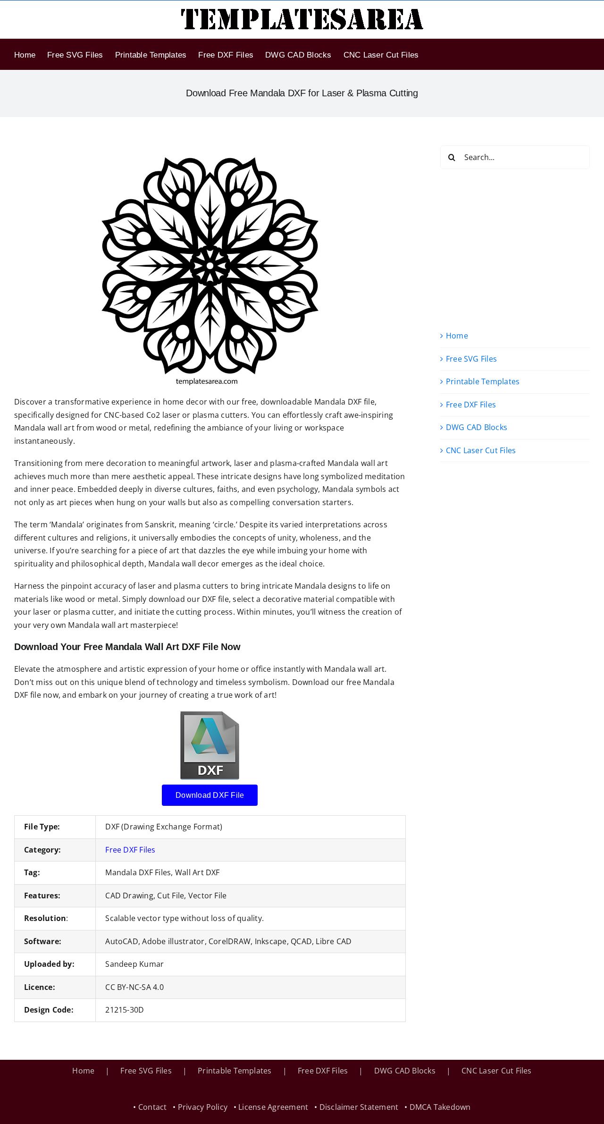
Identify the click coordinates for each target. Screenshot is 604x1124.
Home (457, 335)
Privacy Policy (202, 1107)
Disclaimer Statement (359, 1107)
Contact (152, 1107)
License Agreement (273, 1107)
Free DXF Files (130, 850)
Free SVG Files (471, 359)
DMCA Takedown (440, 1107)
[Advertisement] (515, 249)
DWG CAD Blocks (476, 427)
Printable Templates (483, 381)
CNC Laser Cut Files (481, 450)
